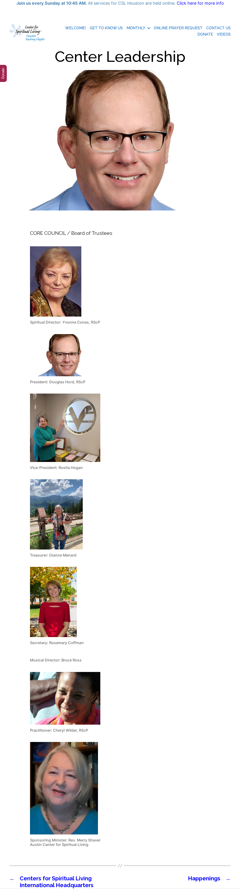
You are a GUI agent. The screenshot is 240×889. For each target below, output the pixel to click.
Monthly (136, 28)
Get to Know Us (106, 28)
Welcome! (75, 28)
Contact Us (218, 28)
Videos (224, 34)
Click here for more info (200, 3)
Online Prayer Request (178, 28)
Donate (205, 34)
